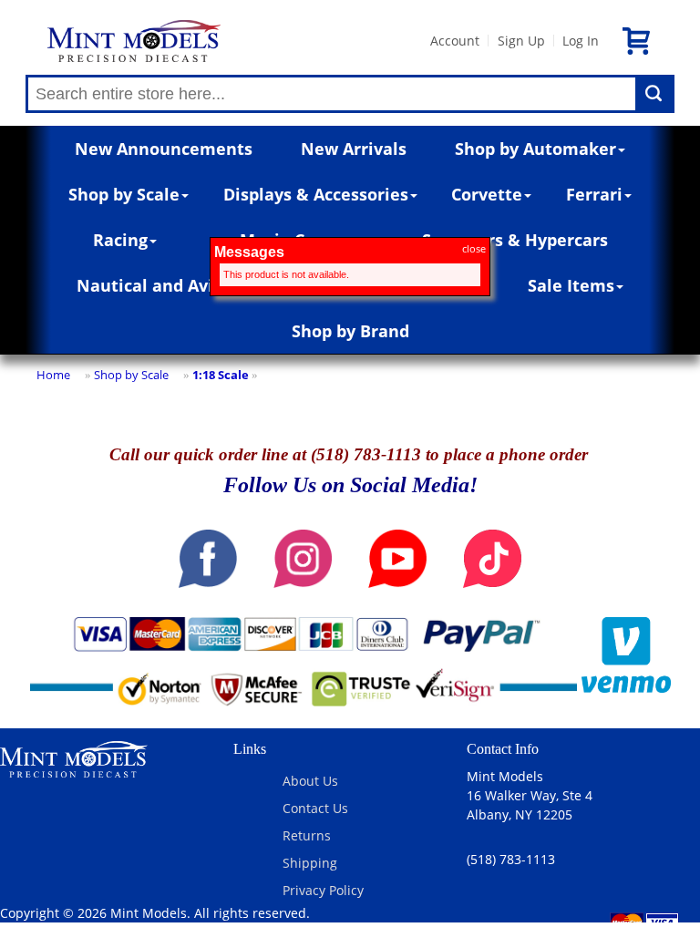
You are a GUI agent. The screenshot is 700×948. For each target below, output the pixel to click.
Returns (307, 835)
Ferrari (594, 194)
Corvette (486, 194)
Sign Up (521, 40)
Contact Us (315, 808)
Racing (120, 240)
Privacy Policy (323, 890)
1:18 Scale (220, 374)
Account (454, 40)
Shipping (310, 862)
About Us (310, 780)
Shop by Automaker (535, 149)
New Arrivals (354, 149)
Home (53, 374)
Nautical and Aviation (167, 285)
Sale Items (571, 285)
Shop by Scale (124, 194)
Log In (580, 40)
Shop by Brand (350, 331)
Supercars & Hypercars (515, 240)
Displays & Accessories (315, 194)
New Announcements (163, 149)
